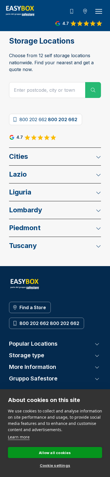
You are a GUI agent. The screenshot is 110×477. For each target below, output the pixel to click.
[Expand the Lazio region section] (98, 174)
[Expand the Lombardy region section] (98, 210)
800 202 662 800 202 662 (49, 323)
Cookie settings (55, 465)
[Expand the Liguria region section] (98, 192)
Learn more (19, 437)
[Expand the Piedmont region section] (98, 228)
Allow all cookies (55, 452)
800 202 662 (48, 119)
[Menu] (98, 11)
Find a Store (32, 307)
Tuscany (23, 245)
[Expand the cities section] (98, 156)
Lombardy (25, 210)
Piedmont (25, 228)
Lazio (18, 174)
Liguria (20, 192)
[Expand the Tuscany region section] (98, 245)
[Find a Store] (85, 11)
